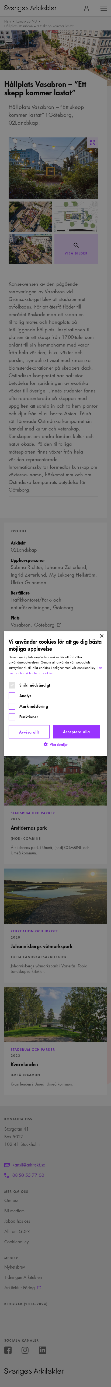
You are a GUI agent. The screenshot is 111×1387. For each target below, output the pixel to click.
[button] (55, 744)
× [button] (101, 636)
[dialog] (55, 693)
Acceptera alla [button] (76, 731)
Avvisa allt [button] (29, 732)
